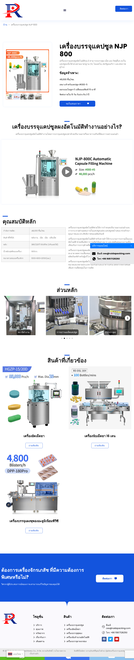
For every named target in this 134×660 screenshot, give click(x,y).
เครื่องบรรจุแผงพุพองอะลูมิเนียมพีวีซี (34, 521)
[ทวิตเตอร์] (110, 639)
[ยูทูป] (116, 639)
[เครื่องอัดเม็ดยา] (34, 397)
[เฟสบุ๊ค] (104, 639)
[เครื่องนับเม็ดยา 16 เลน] (100, 397)
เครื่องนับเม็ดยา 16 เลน (100, 436)
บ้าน (5, 24)
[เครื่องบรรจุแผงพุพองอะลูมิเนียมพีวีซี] (34, 482)
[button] (65, 10)
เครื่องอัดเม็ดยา (34, 436)
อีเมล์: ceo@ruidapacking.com (113, 253)
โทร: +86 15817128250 (108, 258)
